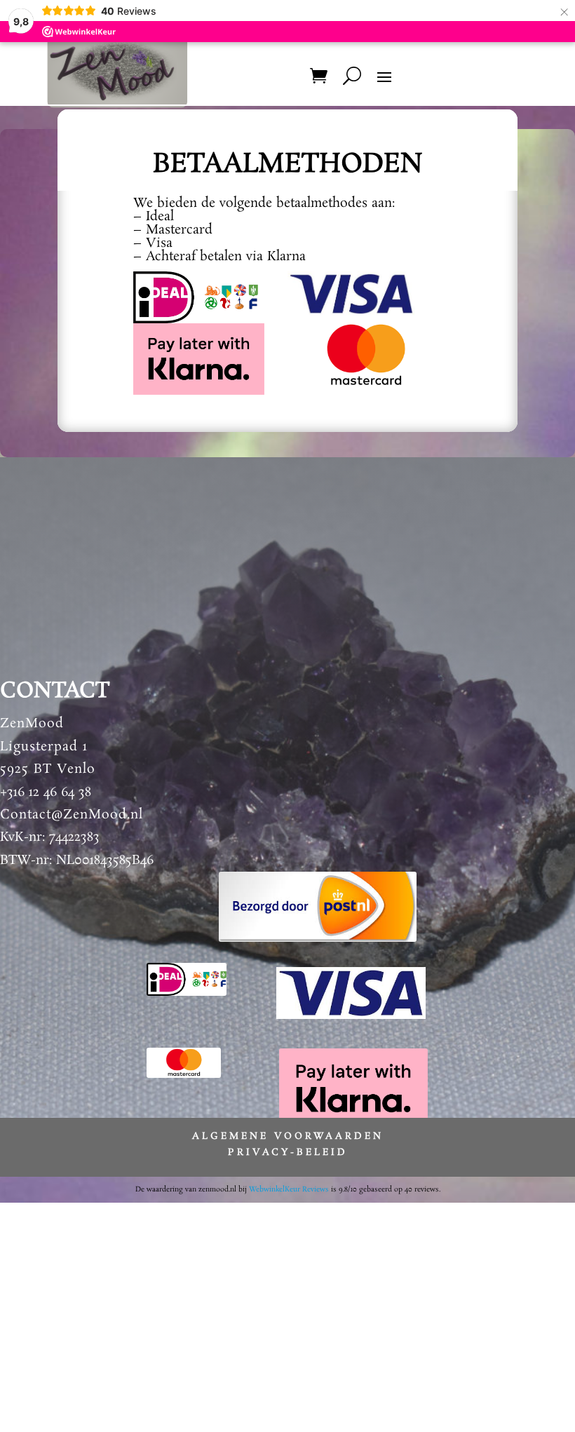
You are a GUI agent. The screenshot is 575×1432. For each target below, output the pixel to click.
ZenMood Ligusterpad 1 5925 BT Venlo (47, 746)
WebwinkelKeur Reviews (289, 1189)
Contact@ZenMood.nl (71, 815)
